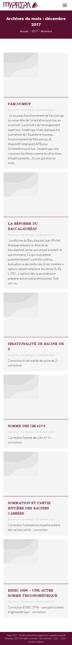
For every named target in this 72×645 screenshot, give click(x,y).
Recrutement (45, 638)
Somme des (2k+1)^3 (26, 426)
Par (27, 110)
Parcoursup (19, 104)
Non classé (13, 110)
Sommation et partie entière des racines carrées (29, 508)
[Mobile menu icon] (65, 5)
